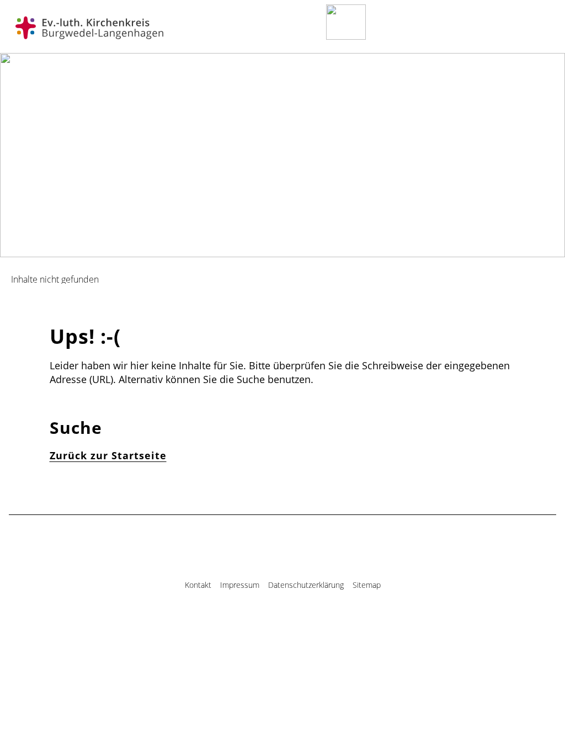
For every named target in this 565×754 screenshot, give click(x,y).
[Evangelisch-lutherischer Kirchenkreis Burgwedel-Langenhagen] (89, 28)
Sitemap (367, 585)
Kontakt (198, 585)
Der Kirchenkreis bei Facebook (272, 623)
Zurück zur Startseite (108, 455)
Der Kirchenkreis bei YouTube (292, 623)
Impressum (239, 585)
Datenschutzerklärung (306, 585)
